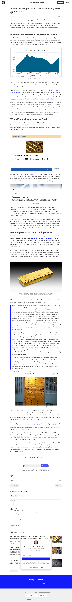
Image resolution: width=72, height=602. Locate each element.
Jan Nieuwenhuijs (18, 11)
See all (13, 571)
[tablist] (16, 495)
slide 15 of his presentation (18, 127)
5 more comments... (15, 525)
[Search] (51, 2)
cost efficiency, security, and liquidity (42, 99)
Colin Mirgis (16, 508)
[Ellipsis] (61, 509)
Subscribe (60, 2)
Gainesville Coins (44, 20)
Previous (16, 485)
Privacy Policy (46, 563)
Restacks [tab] (20, 495)
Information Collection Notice (35, 563)
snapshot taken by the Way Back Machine (28, 207)
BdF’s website (30, 174)
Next (57, 485)
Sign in (67, 2)
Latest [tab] (15, 532)
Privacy (36, 592)
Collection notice (46, 592)
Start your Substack (32, 595)
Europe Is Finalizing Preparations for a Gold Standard (27, 536)
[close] (49, 541)
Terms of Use (42, 562)
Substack (29, 599)
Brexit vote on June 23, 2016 (33, 425)
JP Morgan (48, 372)
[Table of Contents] (2, 301)
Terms (40, 592)
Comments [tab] (13, 495)
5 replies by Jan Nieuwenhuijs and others (24, 519)
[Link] (8, 34)
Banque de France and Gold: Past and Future (44, 238)
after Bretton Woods (39, 228)
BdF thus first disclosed (33, 211)
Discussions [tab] (21, 532)
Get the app (43, 595)
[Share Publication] (54, 2)
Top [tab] (12, 532)
